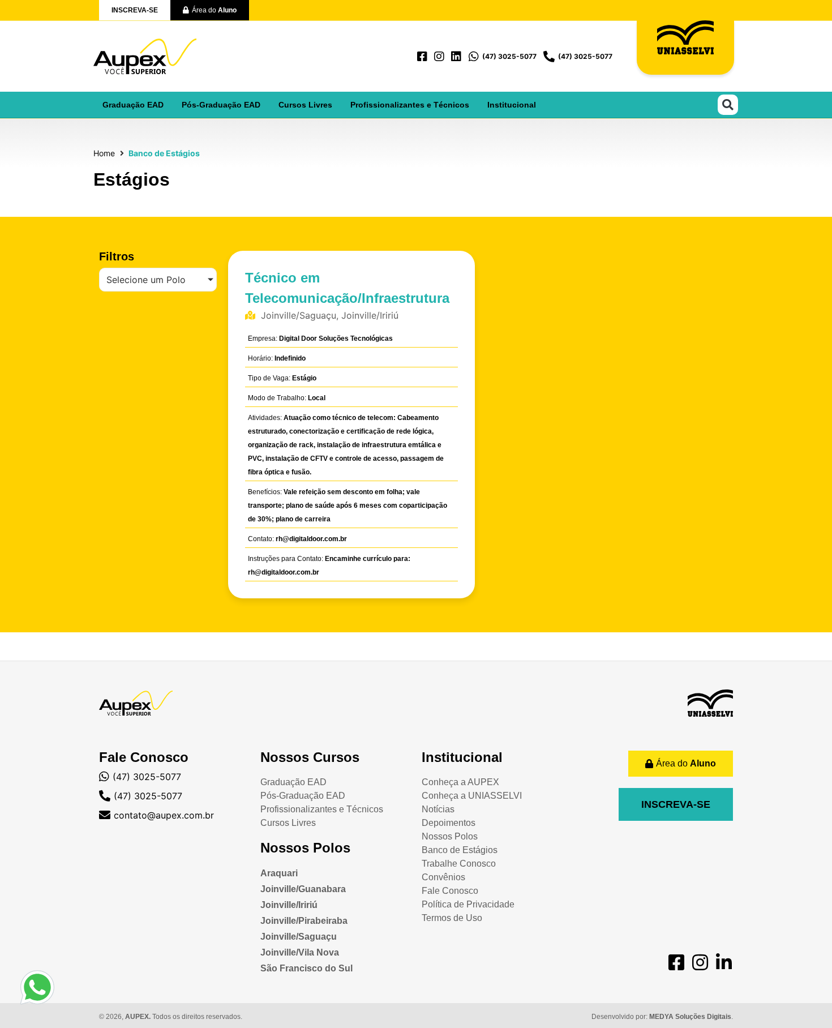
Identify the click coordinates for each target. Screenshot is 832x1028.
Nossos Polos (305, 847)
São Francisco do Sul (306, 968)
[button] (728, 105)
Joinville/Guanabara (303, 889)
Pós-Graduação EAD (221, 104)
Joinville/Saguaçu (298, 936)
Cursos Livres (305, 104)
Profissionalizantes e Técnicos (409, 104)
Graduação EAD (133, 104)
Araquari (279, 873)
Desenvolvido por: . (662, 1017)
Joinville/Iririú (289, 905)
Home (104, 153)
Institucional (511, 104)
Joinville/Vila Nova (299, 952)
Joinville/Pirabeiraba (304, 921)
